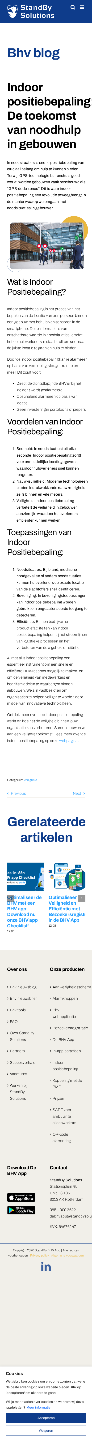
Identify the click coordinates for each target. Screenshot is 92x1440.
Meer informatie (38, 1407)
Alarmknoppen (65, 998)
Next (77, 793)
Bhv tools (18, 1010)
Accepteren (46, 1418)
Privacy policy (39, 1255)
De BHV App (63, 1040)
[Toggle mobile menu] (82, 7)
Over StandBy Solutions (22, 1036)
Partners (17, 1051)
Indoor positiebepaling (65, 1065)
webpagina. (69, 741)
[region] (46, 1403)
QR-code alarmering (62, 1137)
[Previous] (10, 898)
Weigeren (46, 1430)
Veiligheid (30, 780)
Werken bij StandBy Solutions (18, 1091)
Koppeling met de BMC (67, 1083)
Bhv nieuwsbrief (23, 998)
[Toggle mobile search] (73, 7)
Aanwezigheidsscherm (68, 987)
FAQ (14, 1022)
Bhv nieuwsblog (23, 987)
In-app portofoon (67, 1051)
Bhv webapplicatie (64, 1013)
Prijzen (58, 1098)
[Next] (81, 898)
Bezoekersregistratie (68, 1028)
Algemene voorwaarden (67, 1255)
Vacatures (18, 1074)
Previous (18, 793)
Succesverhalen (24, 1062)
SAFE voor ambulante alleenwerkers (64, 1116)
